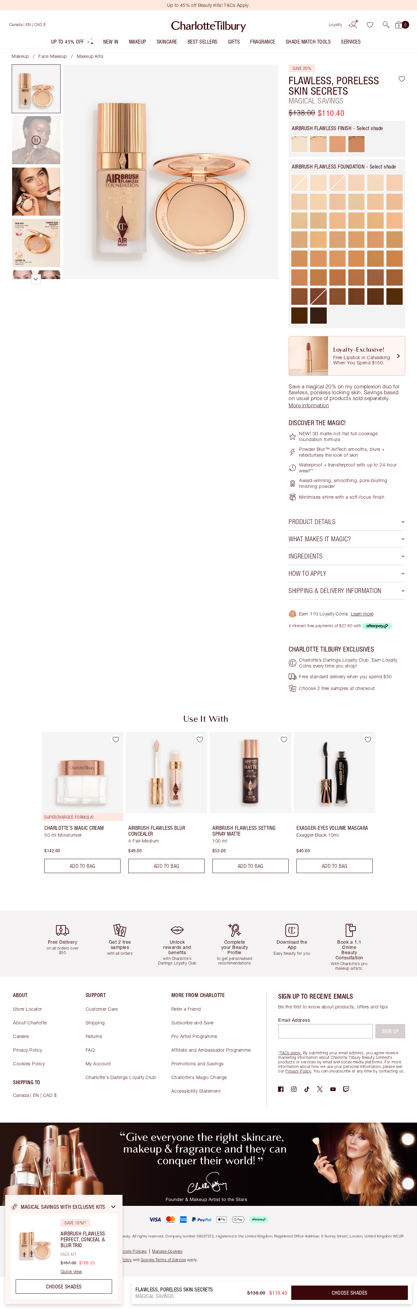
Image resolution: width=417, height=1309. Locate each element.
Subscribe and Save (192, 1022)
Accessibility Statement (196, 1091)
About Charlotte (30, 1022)
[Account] (353, 25)
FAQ (90, 1050)
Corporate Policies (130, 1251)
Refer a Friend (186, 1009)
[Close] (113, 1207)
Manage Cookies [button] (167, 1251)
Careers (21, 1036)
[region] (63, 1249)
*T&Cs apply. (290, 1052)
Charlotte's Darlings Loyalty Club (121, 1077)
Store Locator (27, 1009)
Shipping (95, 1022)
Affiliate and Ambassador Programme (211, 1050)
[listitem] (72, 43)
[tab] (36, 88)
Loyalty (335, 24)
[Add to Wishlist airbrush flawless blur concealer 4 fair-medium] (200, 739)
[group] (77, 805)
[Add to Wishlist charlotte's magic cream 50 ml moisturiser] (116, 739)
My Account (98, 1063)
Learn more (362, 613)
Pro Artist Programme (194, 1036)
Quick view (71, 1271)
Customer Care (102, 1009)
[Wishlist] (370, 25)
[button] (386, 25)
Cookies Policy (29, 1063)
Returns (94, 1036)
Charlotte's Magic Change (199, 1077)
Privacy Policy (27, 1050)
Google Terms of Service (163, 1259)
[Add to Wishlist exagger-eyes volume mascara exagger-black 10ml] (368, 739)
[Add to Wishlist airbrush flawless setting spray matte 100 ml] (284, 739)
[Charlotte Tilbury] (208, 25)
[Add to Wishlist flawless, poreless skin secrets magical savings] (402, 79)
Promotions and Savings (197, 1063)
